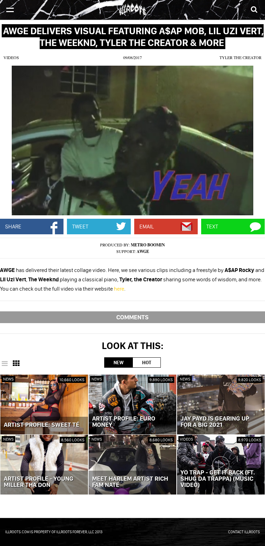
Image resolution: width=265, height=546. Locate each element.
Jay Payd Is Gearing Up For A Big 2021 (214, 422)
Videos (11, 57)
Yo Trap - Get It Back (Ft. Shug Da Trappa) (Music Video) (217, 479)
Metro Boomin (148, 245)
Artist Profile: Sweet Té (41, 425)
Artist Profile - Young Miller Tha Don (38, 482)
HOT (146, 362)
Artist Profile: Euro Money (123, 422)
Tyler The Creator (240, 57)
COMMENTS (132, 317)
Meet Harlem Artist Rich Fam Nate (130, 482)
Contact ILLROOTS (244, 531)
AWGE (143, 251)
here (119, 288)
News (8, 379)
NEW (119, 362)
